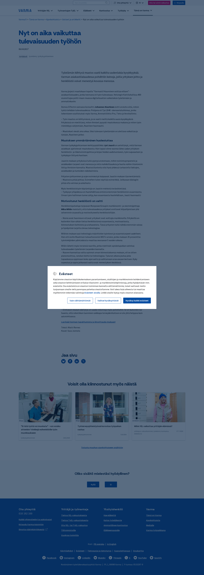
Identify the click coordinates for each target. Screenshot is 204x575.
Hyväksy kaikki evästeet (137, 300)
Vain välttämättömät (80, 300)
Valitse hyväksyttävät (108, 300)
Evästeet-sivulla (92, 292)
